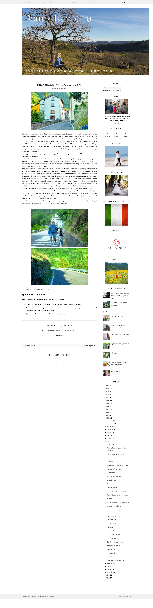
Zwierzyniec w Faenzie (114, 534)
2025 (107, 386)
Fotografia (38, 2)
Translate (118, 90)
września (110, 429)
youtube (125, 136)
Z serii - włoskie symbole (115, 542)
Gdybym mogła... (112, 487)
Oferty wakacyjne (62, 2)
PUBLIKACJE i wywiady (92, 2)
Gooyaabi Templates (49, 596)
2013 (107, 575)
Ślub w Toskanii (48, 2)
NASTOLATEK (115, 371)
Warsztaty (73, 2)
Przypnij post (71, 330)
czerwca (109, 438)
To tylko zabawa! (112, 557)
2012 (107, 578)
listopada (110, 424)
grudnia (109, 421)
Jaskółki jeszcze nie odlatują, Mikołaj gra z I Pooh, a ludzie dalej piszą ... (120, 296)
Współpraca (105, 2)
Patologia (114, 353)
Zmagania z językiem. (114, 506)
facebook (107, 136)
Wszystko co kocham (114, 545)
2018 (107, 406)
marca (109, 566)
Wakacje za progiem (113, 516)
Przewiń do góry (124, 596)
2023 (107, 392)
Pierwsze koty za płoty (114, 469)
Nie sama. (110, 461)
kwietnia (109, 563)
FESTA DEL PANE (112, 520)
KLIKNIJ (116, 123)
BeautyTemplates (32, 596)
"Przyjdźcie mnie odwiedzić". (116, 454)
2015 (107, 415)
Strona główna (27, 2)
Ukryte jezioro (111, 480)
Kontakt (113, 2)
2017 (107, 409)
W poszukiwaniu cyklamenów (120, 344)
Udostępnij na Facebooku (52, 330)
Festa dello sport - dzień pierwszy (117, 495)
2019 (107, 403)
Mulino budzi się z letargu (115, 458)
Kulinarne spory (112, 472)
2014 (107, 418)
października (111, 427)
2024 (107, 389)
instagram (116, 136)
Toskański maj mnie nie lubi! (116, 560)
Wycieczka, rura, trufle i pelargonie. (118, 502)
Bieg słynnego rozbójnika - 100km (118, 465)
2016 (107, 412)
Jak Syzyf (110, 527)
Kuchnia (81, 2)
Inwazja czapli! (111, 549)
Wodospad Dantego (113, 538)
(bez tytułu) (107, 312)
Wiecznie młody (112, 444)
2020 (107, 400)
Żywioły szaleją (112, 553)
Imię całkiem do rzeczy (118, 316)
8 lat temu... (110, 498)
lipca (108, 435)
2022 (107, 394)
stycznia (109, 572)
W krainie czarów (112, 484)
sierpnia (109, 432)
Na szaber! (110, 531)
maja (108, 441)
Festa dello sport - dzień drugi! (116, 491)
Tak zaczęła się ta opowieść (120, 334)
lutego (109, 569)
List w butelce (111, 523)
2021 (107, 397)
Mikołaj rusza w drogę (114, 476)
